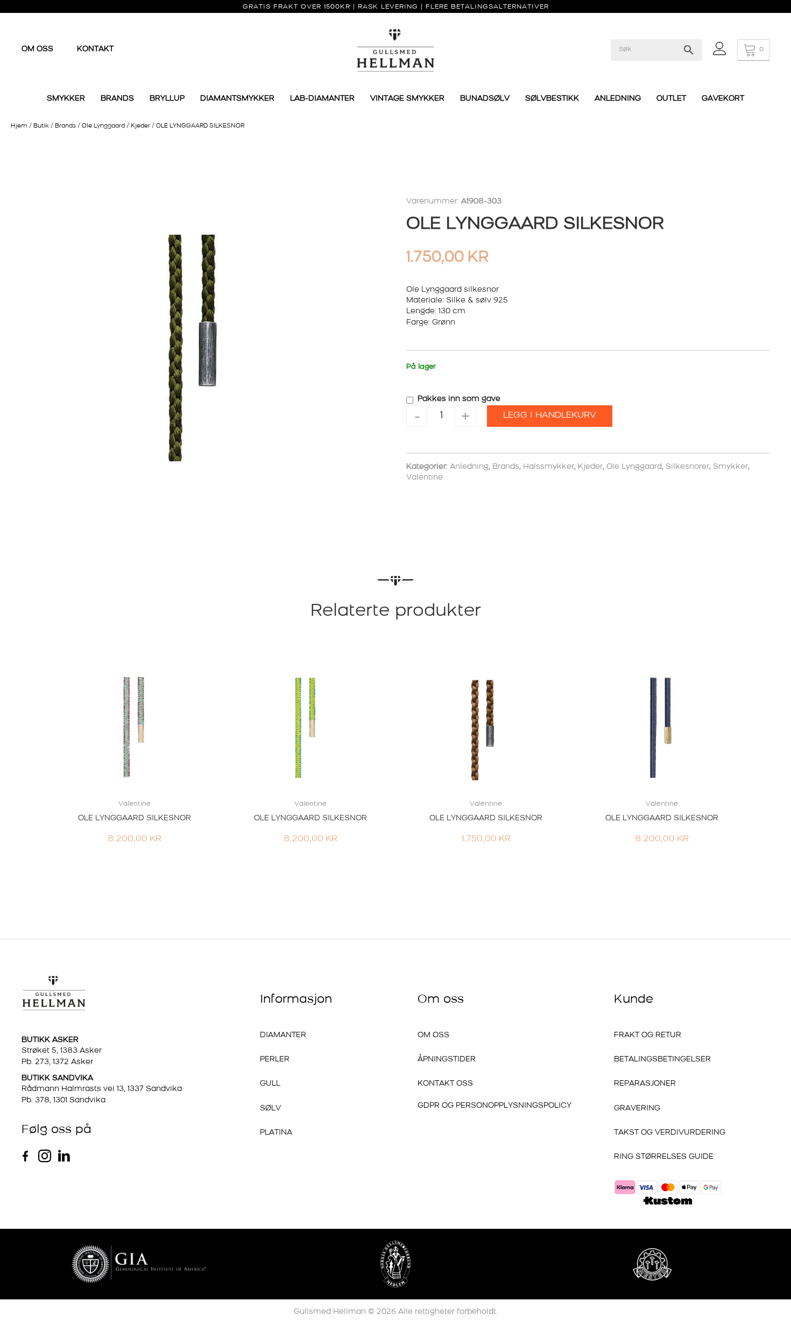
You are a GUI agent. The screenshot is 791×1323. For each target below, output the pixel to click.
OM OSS (38, 49)
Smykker (730, 467)
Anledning (469, 467)
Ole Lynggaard (103, 126)
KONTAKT (95, 49)
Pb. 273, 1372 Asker (57, 1062)
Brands (65, 126)
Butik (41, 126)
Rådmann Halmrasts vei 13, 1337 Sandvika (102, 1089)
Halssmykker (548, 467)
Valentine (424, 478)
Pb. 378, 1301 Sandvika (63, 1100)
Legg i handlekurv (549, 415)
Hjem (19, 126)
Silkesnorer (687, 467)
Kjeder (140, 126)
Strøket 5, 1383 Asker (62, 1051)
